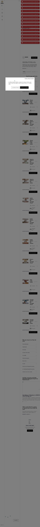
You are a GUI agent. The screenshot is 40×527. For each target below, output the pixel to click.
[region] (20, 84)
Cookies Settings (15, 87)
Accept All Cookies (24, 87)
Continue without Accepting (29, 78)
